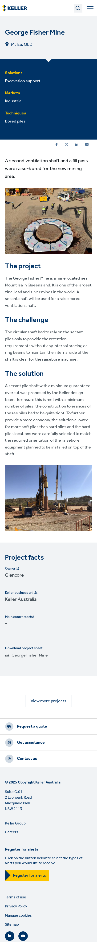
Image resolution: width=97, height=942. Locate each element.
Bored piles (15, 121)
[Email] (87, 144)
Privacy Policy (16, 906)
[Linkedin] (76, 144)
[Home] (14, 8)
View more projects (48, 701)
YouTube (23, 936)
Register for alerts (29, 875)
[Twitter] (66, 144)
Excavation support (22, 81)
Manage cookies (18, 915)
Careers (11, 832)
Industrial (13, 101)
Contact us (27, 759)
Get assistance (31, 742)
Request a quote (32, 726)
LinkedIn (9, 936)
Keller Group (15, 823)
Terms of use (15, 897)
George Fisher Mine (30, 655)
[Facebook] (57, 144)
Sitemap (12, 924)
